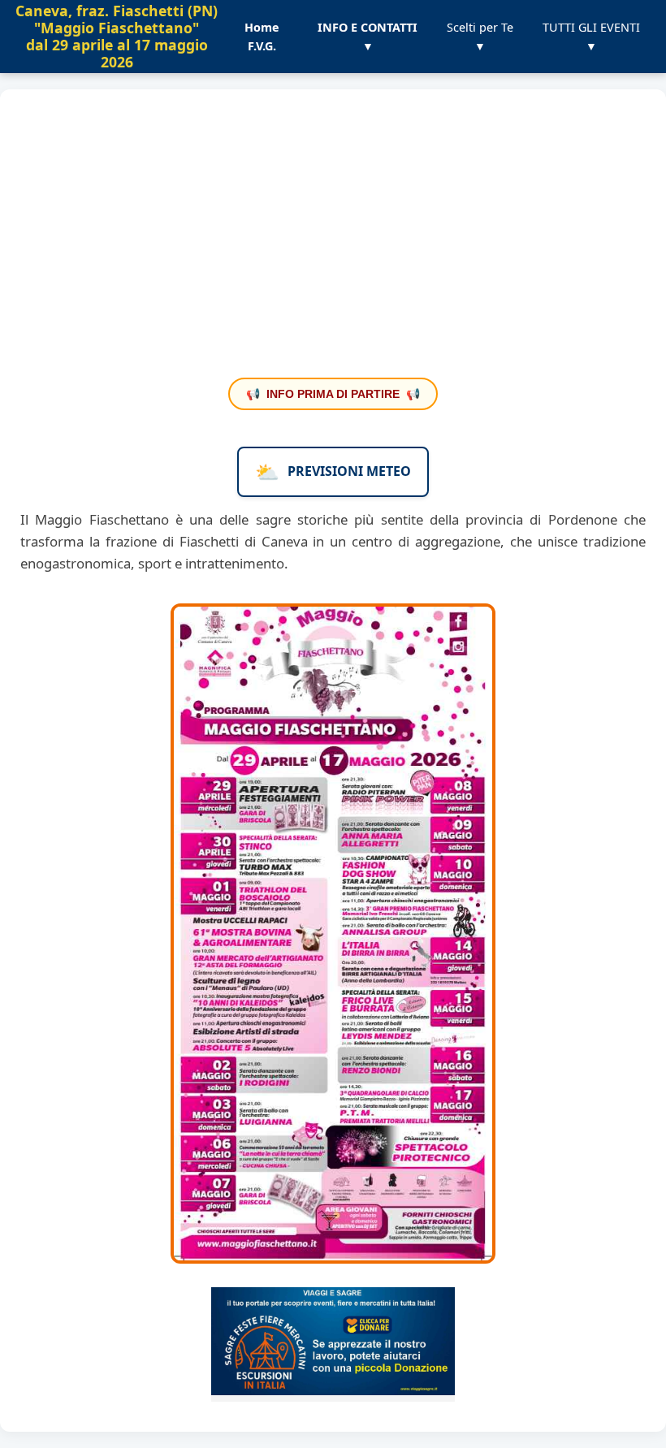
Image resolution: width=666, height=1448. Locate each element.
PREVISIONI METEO (333, 471)
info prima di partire (333, 393)
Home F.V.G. (261, 36)
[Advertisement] (333, 243)
